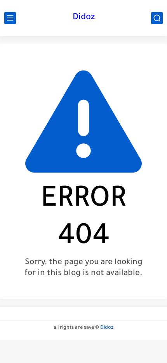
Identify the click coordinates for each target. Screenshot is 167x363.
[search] (157, 18)
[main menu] (10, 18)
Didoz (84, 18)
